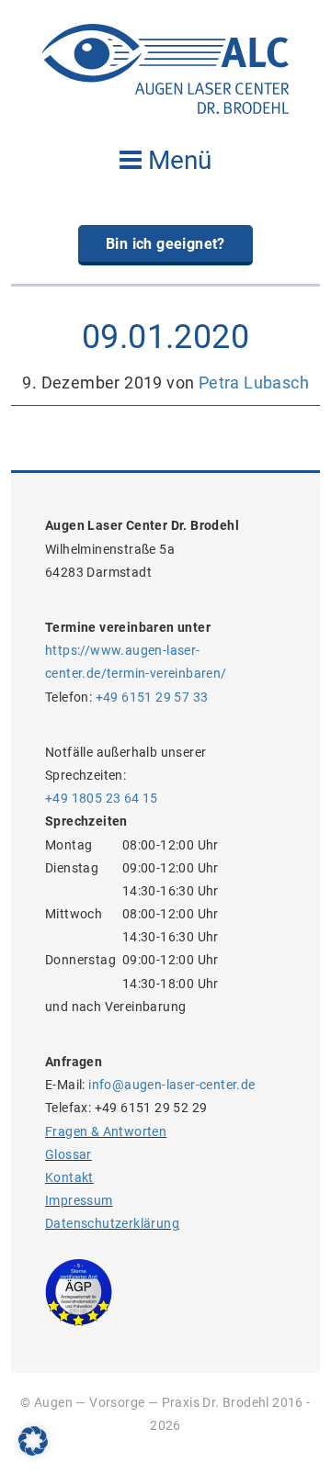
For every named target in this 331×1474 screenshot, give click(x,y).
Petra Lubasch (254, 382)
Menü (176, 160)
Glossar (68, 1154)
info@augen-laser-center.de (171, 1084)
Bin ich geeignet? (165, 244)
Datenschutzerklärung (112, 1223)
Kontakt (69, 1177)
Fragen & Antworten (105, 1131)
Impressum (79, 1200)
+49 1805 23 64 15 (101, 798)
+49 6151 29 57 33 (152, 697)
